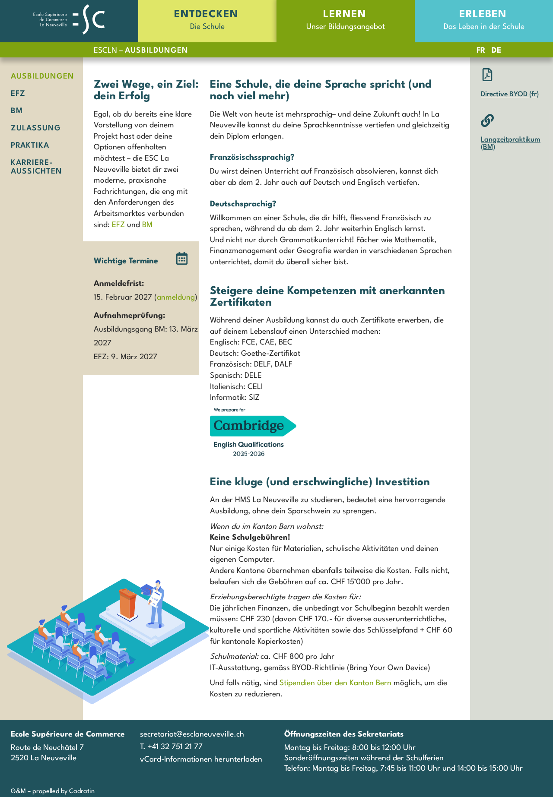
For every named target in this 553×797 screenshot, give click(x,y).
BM (17, 111)
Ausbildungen (41, 76)
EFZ (18, 94)
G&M (18, 791)
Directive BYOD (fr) (510, 94)
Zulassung (36, 128)
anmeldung (176, 297)
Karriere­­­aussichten (36, 167)
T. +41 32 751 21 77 (171, 747)
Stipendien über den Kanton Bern (335, 683)
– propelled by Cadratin (60, 791)
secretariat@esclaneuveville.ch (192, 734)
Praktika (30, 145)
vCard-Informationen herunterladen (201, 759)
